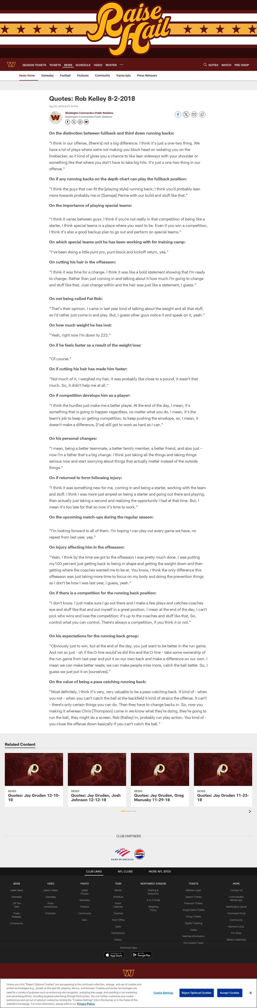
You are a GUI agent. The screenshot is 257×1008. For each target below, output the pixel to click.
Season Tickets (193, 896)
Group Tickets (193, 916)
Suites (193, 929)
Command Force (236, 913)
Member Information (194, 936)
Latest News (16, 890)
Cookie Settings (163, 992)
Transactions (118, 932)
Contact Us (236, 890)
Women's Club (236, 926)
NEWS (16, 883)
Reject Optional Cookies (197, 992)
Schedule (118, 896)
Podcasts (51, 913)
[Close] (250, 993)
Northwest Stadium (153, 883)
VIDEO (50, 883)
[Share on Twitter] (186, 116)
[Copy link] (202, 114)
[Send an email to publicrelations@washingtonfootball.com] (86, 121)
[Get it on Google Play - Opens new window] (141, 957)
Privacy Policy (86, 1003)
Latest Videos (50, 890)
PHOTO (85, 883)
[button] (123, 811)
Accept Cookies (230, 992)
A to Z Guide (153, 900)
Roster (118, 890)
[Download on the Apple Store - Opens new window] (114, 955)
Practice (84, 906)
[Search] (205, 64)
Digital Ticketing (193, 923)
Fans (84, 919)
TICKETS (193, 883)
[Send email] (194, 116)
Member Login (193, 890)
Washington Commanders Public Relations (89, 112)
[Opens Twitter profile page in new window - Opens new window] (73, 121)
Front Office (118, 919)
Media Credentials (236, 939)
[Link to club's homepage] (11, 64)
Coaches (118, 913)
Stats (118, 926)
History (118, 939)
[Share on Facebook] (178, 116)
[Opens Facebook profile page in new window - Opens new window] (67, 121)
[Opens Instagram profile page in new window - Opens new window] (80, 121)
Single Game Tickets (194, 909)
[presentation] (250, 812)
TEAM (118, 883)
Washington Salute (236, 906)
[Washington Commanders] (128, 973)
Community (16, 923)
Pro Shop (236, 932)
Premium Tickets (193, 903)
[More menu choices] (121, 64)
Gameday (16, 896)
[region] (128, 993)
